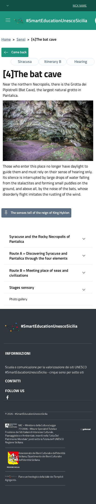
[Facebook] (8, 397)
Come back (19, 52)
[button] (8, 6)
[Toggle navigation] (8, 20)
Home (6, 39)
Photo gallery (18, 299)
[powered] (86, 429)
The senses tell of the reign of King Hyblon (40, 212)
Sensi (21, 39)
